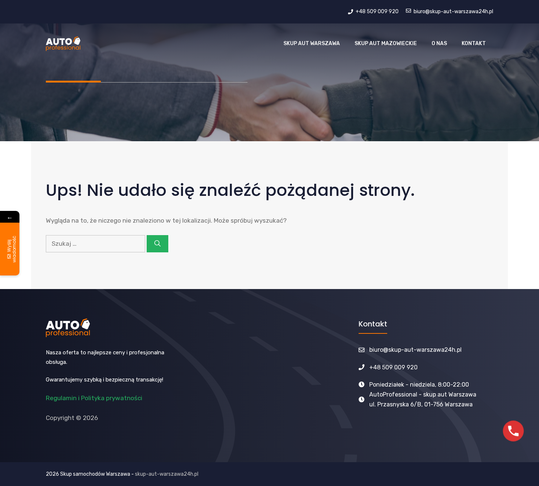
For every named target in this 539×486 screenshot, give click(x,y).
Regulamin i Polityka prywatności (94, 398)
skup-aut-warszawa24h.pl (166, 474)
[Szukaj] (157, 244)
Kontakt (474, 43)
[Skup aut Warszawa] (63, 44)
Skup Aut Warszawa (311, 43)
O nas (439, 43)
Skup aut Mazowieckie (386, 43)
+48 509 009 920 (393, 367)
